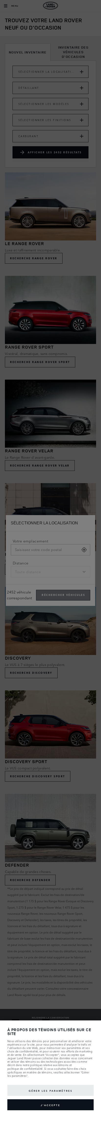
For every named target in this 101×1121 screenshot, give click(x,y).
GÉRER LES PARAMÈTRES (51, 1090)
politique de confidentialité (24, 1069)
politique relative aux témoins (49, 1065)
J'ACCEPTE (50, 1105)
